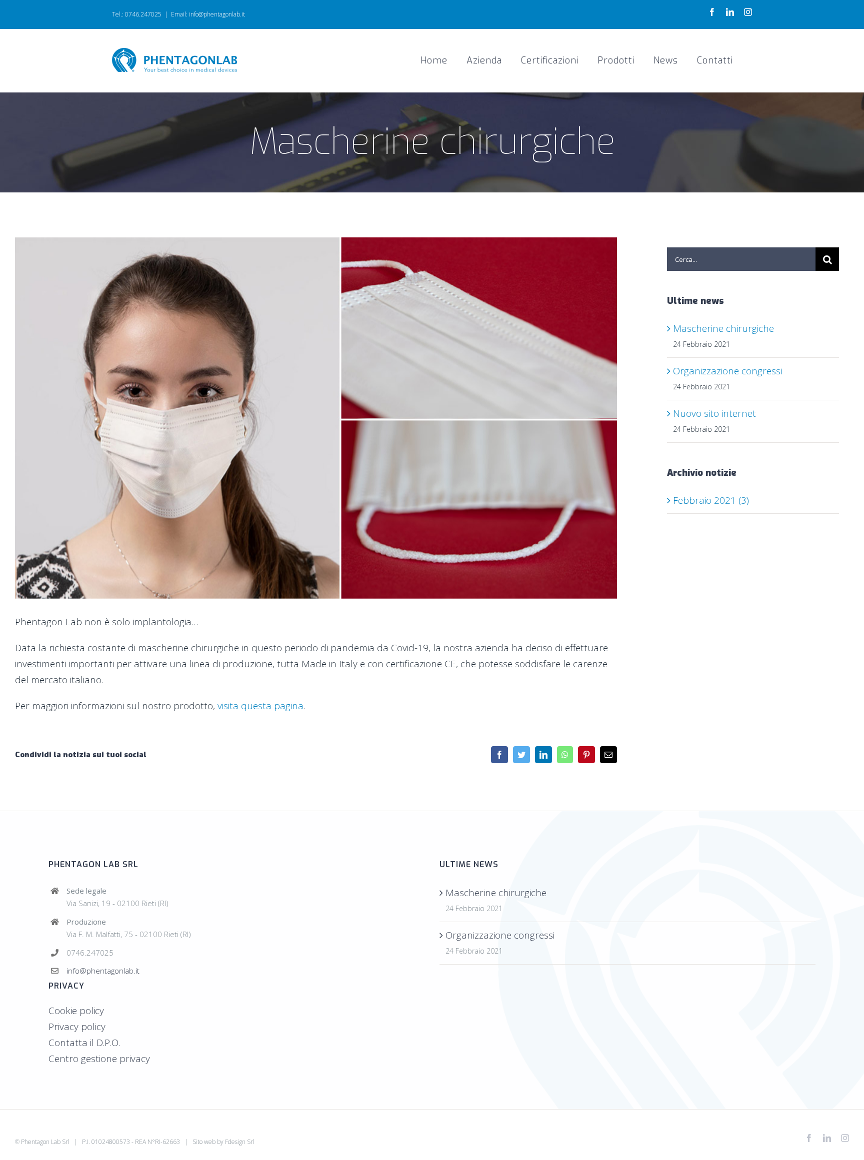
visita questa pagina (261, 705)
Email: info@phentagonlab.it (208, 14)
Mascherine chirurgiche (723, 328)
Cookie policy (76, 1010)
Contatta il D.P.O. (84, 1042)
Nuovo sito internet (714, 413)
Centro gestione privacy (99, 1058)
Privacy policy (77, 1026)
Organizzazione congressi (727, 370)
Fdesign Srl (239, 1142)
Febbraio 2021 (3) (711, 500)
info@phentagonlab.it (103, 971)
